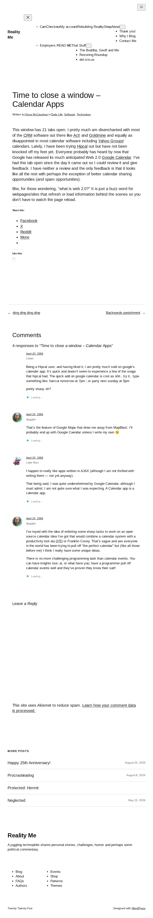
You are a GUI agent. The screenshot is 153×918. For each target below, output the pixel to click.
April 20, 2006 (34, 353)
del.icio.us (86, 59)
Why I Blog (127, 36)
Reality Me (22, 835)
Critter (30, 358)
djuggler (31, 419)
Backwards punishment (123, 313)
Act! (76, 135)
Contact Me (127, 41)
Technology (84, 114)
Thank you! (127, 31)
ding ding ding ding (26, 313)
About (115, 27)
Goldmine (97, 135)
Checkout (53, 27)
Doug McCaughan (36, 114)
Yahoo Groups (111, 141)
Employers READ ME (56, 45)
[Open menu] (141, 7)
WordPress (138, 908)
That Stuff (79, 45)
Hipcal (82, 146)
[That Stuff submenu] (88, 46)
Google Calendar (116, 157)
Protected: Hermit (23, 788)
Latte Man (32, 462)
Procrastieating (21, 775)
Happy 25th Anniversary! (29, 763)
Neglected (16, 800)
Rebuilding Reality (90, 27)
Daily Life (57, 114)
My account (68, 27)
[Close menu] (28, 17)
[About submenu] (122, 27)
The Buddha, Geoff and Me (99, 50)
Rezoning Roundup (93, 55)
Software (69, 114)
